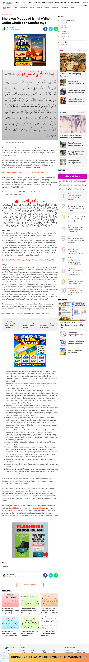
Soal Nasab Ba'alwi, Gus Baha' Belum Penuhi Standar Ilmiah (71, 137)
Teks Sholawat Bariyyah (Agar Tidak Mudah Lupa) (25, 172)
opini (63, 42)
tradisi (47, 7)
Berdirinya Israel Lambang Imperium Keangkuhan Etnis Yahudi (76, 162)
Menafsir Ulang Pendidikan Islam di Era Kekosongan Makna (76, 83)
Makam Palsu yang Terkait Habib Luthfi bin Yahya (76, 144)
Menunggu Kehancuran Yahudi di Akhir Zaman (76, 153)
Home (3, 14)
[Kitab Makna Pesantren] (44, 657)
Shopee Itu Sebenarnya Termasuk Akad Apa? (76, 343)
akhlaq (63, 2)
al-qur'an (49, 2)
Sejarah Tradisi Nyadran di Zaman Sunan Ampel (76, 91)
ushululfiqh (64, 7)
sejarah (29, 2)
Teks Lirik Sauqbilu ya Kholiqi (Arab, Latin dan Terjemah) (76, 240)
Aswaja (77, 2)
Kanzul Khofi (13, 508)
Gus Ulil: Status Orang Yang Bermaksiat (70, 75)
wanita (73, 7)
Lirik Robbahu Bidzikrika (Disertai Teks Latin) (76, 282)
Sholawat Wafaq (39, 508)
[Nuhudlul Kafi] (30, 50)
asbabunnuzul (67, 20)
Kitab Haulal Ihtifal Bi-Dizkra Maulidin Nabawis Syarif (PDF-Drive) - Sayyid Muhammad (76, 273)
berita (17, 2)
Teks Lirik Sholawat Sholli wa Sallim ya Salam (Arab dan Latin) (76, 219)
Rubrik (9, 7)
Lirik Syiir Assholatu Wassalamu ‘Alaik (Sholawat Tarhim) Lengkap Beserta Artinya (76, 262)
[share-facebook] (45, 29)
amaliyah (41, 2)
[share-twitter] (51, 29)
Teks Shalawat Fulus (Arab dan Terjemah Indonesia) (28, 325)
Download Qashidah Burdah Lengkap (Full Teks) (75, 292)
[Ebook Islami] (30, 540)
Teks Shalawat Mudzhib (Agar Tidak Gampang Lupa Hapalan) (47, 325)
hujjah (23, 2)
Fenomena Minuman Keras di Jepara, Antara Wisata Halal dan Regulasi (76, 100)
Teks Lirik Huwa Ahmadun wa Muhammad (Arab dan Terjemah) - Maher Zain (76, 251)
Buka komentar (30, 584)
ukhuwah (55, 7)
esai (35, 2)
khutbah (65, 37)
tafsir (56, 2)
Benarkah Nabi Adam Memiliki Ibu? (75, 351)
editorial (65, 26)
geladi (32, 7)
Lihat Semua (80, 51)
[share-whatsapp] (56, 29)
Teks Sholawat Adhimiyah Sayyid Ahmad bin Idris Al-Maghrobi (30, 260)
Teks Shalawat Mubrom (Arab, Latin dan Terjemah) (12, 325)
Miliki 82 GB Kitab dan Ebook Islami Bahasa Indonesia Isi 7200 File (72, 325)
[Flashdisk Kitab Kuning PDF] (30, 350)
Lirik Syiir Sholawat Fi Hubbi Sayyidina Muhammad (75, 197)
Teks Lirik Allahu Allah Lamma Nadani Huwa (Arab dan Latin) (75, 230)
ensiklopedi (23, 7)
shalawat (5, 566)
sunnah (39, 7)
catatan (70, 2)
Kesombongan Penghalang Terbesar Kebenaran (75, 334)
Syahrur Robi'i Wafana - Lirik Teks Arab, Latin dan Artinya (76, 208)
